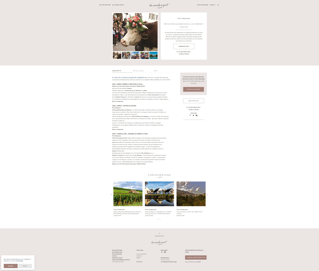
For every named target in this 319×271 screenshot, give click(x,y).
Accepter (10, 266)
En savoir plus (19, 261)
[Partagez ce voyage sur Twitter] (193, 115)
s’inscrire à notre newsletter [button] (195, 257)
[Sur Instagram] (165, 252)
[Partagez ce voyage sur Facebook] (190, 115)
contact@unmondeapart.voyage (169, 261)
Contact (212, 5)
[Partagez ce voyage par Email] (196, 115)
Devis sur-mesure (202, 5)
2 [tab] (161, 219)
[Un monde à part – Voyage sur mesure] (159, 6)
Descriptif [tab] (116, 71)
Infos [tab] (138, 71)
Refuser (25, 266)
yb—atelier (198, 262)
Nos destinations (105, 5)
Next (207, 194)
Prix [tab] (155, 71)
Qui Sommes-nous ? (118, 5)
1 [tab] (158, 219)
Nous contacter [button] (194, 101)
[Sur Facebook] (162, 252)
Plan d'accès (139, 261)
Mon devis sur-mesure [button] (193, 89)
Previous (111, 194)
